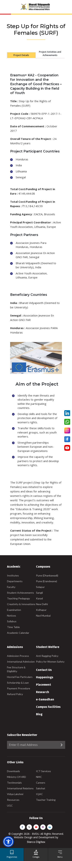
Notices (11, 615)
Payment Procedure (18, 688)
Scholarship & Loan (18, 682)
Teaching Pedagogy (18, 598)
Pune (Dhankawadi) (47, 575)
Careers (40, 782)
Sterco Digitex (36, 841)
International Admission (21, 661)
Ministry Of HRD (16, 776)
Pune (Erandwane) (46, 581)
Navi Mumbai (43, 615)
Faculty (11, 586)
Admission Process (18, 655)
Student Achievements (20, 592)
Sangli (39, 592)
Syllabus (11, 621)
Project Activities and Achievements (50, 53)
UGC (10, 805)
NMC (39, 776)
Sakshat (40, 788)
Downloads (13, 771)
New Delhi (42, 604)
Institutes (13, 575)
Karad (39, 598)
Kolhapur (41, 609)
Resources (13, 799)
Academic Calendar (18, 632)
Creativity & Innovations (21, 604)
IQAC (39, 794)
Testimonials (14, 782)
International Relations (20, 788)
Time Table (13, 627)
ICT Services (43, 771)
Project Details (21, 55)
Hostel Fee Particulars (19, 676)
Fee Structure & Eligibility (16, 669)
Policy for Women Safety (50, 661)
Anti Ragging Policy (47, 655)
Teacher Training (46, 799)
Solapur (40, 586)
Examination (14, 609)
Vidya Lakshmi (15, 794)
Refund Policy (15, 694)
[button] (8, 841)
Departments (15, 581)
